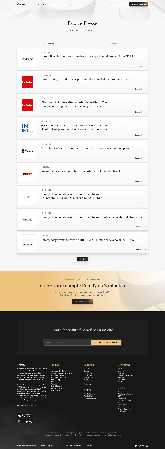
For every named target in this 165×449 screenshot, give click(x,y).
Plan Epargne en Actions (59, 377)
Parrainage (87, 384)
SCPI (52, 382)
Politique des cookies (73, 446)
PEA (119, 407)
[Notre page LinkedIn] (147, 445)
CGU (59, 446)
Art (52, 392)
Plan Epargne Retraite (58, 375)
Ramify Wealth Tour (124, 382)
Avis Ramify (122, 411)
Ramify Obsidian (90, 398)
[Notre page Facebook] (136, 445)
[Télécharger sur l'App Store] (32, 415)
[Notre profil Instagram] (139, 445)
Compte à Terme (56, 388)
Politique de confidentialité (26, 446)
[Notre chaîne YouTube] (143, 445)
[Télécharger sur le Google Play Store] (32, 421)
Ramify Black (88, 396)
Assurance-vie (56, 369)
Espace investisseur (118, 5)
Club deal (54, 384)
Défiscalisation (123, 405)
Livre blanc (121, 371)
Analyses (121, 377)
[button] (42, 4)
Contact (89, 446)
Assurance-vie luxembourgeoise (62, 373)
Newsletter (121, 380)
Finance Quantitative (125, 409)
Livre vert (121, 373)
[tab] (49, 43)
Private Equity (55, 380)
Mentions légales (47, 446)
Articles (120, 369)
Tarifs (86, 380)
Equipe (86, 371)
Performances (55, 5)
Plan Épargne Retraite (125, 394)
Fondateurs (88, 369)
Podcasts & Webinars (125, 375)
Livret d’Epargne (56, 386)
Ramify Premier (89, 394)
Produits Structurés (57, 390)
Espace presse (89, 377)
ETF (119, 402)
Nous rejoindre (89, 373)
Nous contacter (89, 375)
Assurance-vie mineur (58, 371)
